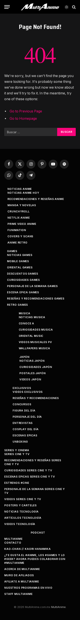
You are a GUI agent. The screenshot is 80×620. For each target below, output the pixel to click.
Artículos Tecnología (22, 517)
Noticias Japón (32, 360)
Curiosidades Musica (36, 329)
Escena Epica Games (23, 292)
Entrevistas (23, 423)
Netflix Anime (18, 217)
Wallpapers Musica (34, 348)
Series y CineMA (16, 450)
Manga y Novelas (21, 205)
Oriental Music (31, 335)
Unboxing (20, 441)
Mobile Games (18, 261)
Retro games (17, 304)
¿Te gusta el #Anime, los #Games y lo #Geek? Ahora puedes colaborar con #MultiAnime (34, 558)
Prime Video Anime (21, 223)
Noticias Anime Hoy (23, 192)
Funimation (16, 230)
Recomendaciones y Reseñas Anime (35, 199)
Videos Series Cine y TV (22, 499)
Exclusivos (22, 388)
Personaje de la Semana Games (32, 286)
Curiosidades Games (23, 279)
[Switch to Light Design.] (66, 7)
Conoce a (26, 323)
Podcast (38, 532)
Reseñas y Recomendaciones (36, 398)
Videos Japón (30, 379)
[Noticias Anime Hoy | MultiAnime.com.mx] (40, 7)
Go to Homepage (23, 118)
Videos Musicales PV (35, 342)
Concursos (22, 404)
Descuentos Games (22, 273)
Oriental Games (20, 267)
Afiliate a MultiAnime (21, 581)
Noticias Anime (19, 189)
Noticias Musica (32, 317)
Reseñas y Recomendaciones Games (35, 298)
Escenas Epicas (25, 435)
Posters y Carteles (20, 505)
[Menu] (7, 7)
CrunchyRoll (18, 211)
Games (12, 251)
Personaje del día (27, 416)
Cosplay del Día (26, 429)
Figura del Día (24, 410)
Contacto (12, 542)
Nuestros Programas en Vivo (28, 587)
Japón (24, 356)
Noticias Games (19, 255)
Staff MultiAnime (18, 594)
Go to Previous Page (26, 111)
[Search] (73, 7)
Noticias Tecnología (21, 511)
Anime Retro (17, 242)
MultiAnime (13, 538)
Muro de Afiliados (19, 575)
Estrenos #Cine (16, 482)
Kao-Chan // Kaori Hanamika (27, 548)
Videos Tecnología (19, 524)
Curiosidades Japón (35, 367)
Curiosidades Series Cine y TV (28, 470)
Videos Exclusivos (28, 391)
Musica (24, 313)
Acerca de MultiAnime (22, 569)
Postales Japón (32, 373)
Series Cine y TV (16, 454)
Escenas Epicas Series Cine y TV (29, 476)
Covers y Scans (20, 236)
